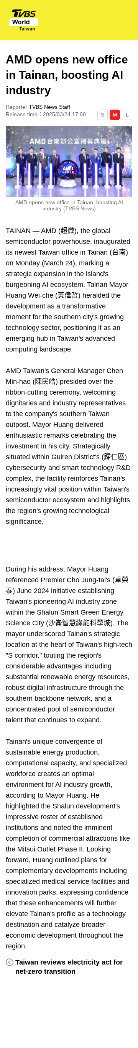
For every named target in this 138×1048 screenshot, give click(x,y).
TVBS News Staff (49, 107)
